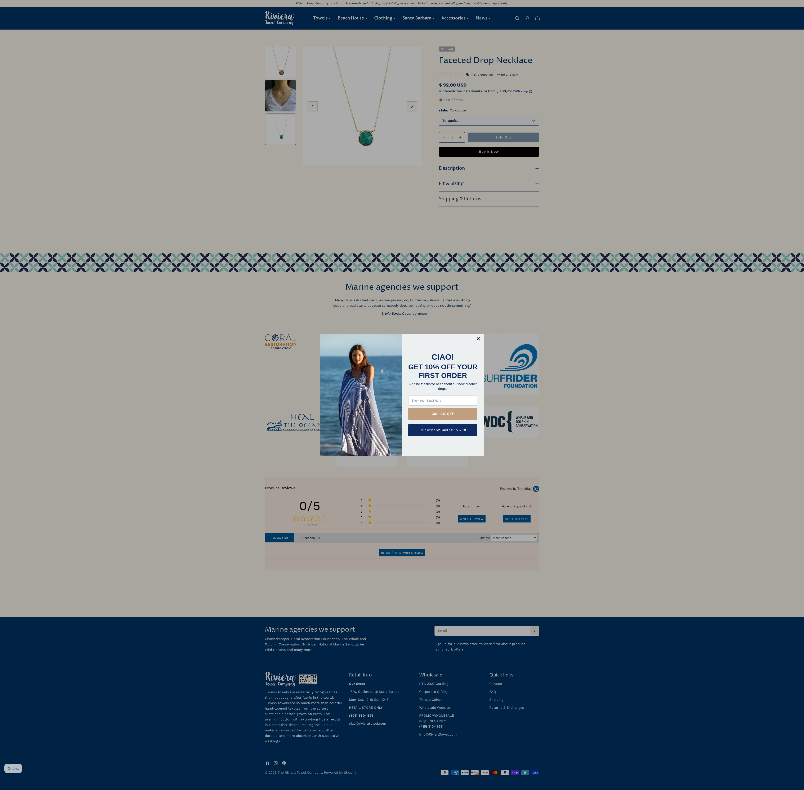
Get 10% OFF (443, 414)
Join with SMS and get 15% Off (443, 430)
